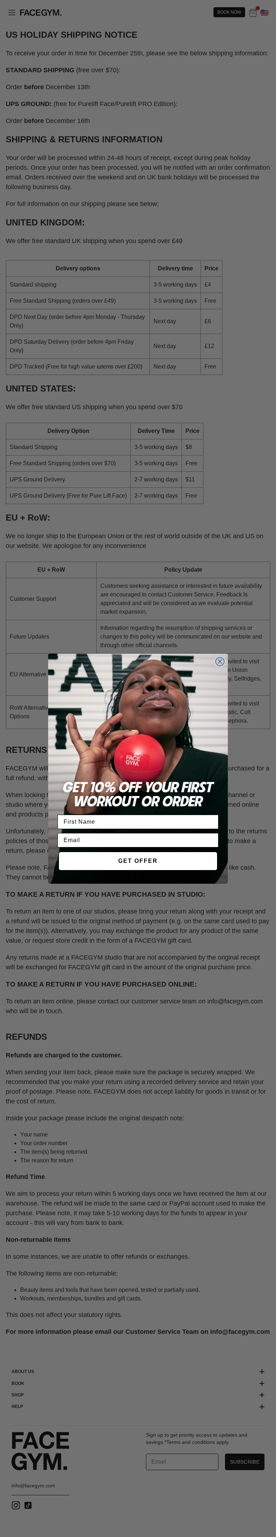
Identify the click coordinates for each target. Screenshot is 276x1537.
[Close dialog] (220, 661)
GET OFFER (138, 861)
